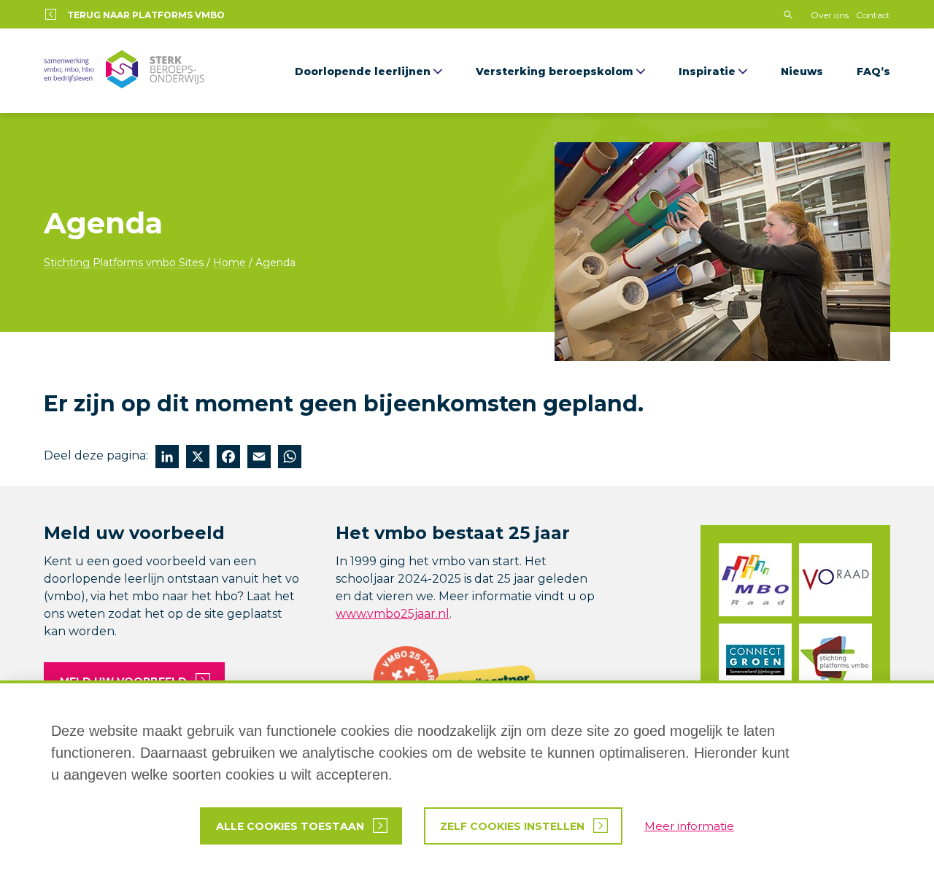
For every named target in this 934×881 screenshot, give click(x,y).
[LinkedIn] (167, 458)
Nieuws (802, 71)
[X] (197, 458)
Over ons (830, 14)
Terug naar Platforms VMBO (146, 14)
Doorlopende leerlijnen (363, 71)
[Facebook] (228, 458)
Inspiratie (707, 71)
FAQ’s (873, 71)
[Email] (259, 458)
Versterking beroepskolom (554, 71)
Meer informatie (689, 826)
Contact (873, 14)
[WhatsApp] (289, 458)
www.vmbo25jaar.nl (392, 614)
